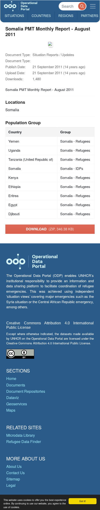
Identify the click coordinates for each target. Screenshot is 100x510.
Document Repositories (25, 391)
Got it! (82, 501)
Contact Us (15, 472)
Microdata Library (20, 435)
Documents (15, 385)
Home (11, 378)
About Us (14, 466)
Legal (11, 485)
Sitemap (13, 479)
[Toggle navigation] (93, 6)
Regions (65, 15)
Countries (41, 15)
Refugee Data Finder (23, 441)
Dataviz (12, 397)
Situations (14, 15)
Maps (10, 410)
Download (50, 229)
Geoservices (16, 403)
